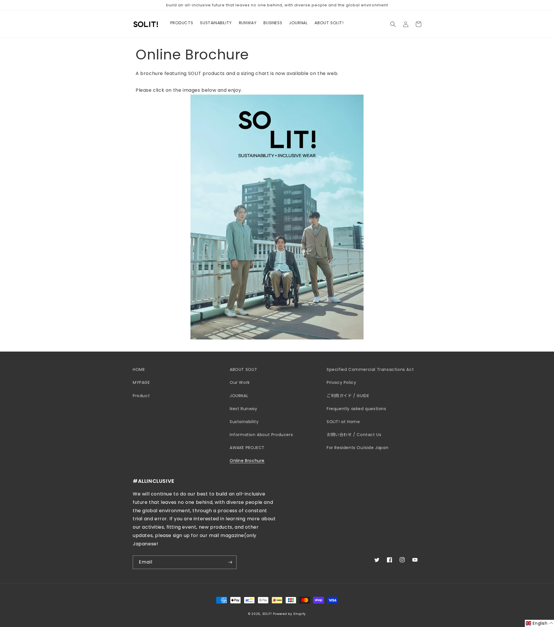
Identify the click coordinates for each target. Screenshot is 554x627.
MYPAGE (141, 382)
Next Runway (243, 409)
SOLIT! (267, 614)
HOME (139, 369)
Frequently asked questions (356, 409)
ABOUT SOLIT (243, 369)
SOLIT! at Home (343, 422)
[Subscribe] (230, 562)
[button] (393, 24)
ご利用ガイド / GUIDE (348, 396)
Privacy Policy (341, 382)
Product (141, 396)
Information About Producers (261, 435)
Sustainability (244, 422)
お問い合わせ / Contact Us (354, 435)
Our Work (240, 382)
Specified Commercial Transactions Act (370, 369)
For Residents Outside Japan (357, 447)
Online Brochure (247, 460)
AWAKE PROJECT (247, 447)
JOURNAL (239, 396)
